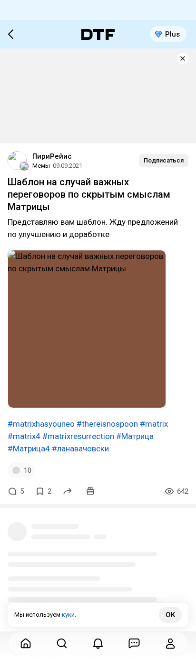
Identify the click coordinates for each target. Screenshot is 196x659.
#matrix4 (24, 436)
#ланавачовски (80, 448)
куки (68, 614)
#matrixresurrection (78, 436)
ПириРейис (52, 156)
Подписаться (164, 160)
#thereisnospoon (107, 424)
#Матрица (135, 436)
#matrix (154, 424)
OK (170, 615)
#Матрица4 (29, 448)
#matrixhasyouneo (41, 424)
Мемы (41, 165)
